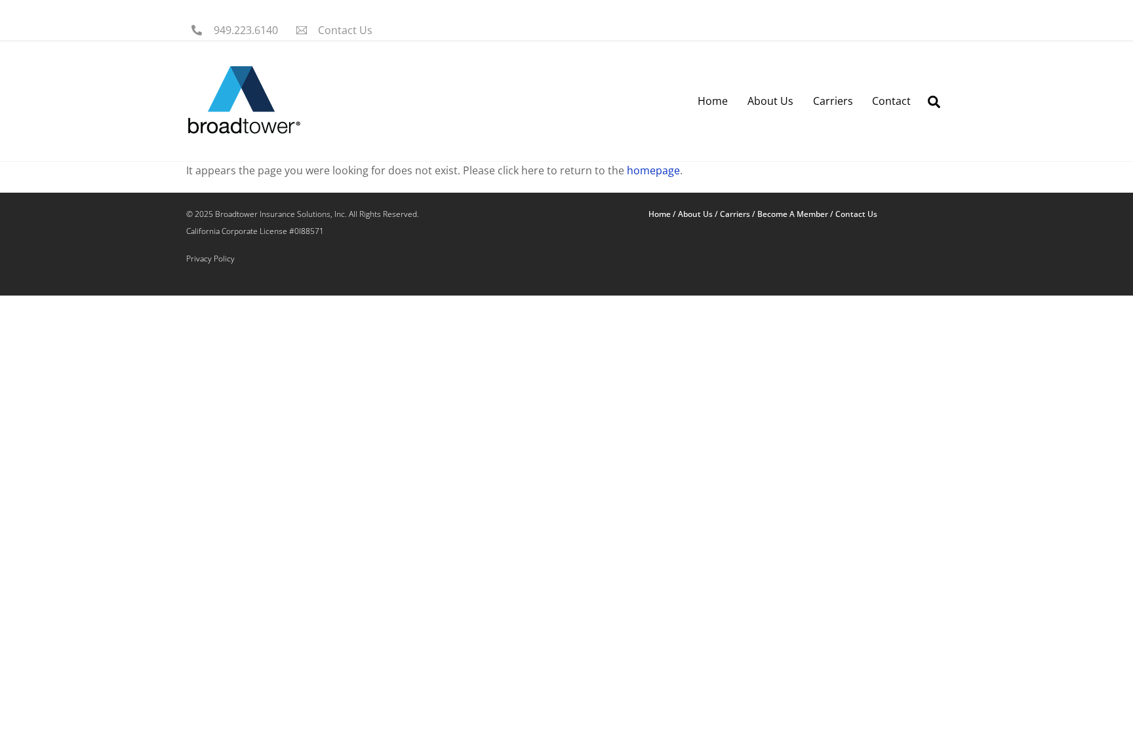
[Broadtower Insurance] (243, 131)
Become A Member (792, 214)
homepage (653, 170)
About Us (770, 101)
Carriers (833, 101)
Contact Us (856, 214)
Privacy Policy (210, 258)
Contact (891, 101)
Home (713, 101)
